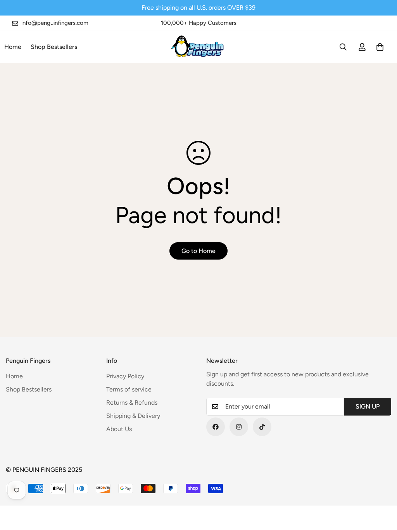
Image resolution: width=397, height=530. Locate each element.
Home (14, 376)
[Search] (343, 46)
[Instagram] (239, 426)
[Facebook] (215, 426)
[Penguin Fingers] (199, 47)
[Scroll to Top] (382, 488)
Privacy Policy (125, 376)
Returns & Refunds (131, 402)
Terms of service (129, 389)
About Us (119, 429)
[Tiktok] (262, 426)
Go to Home (198, 251)
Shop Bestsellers (54, 46)
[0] (380, 47)
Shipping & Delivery (133, 415)
